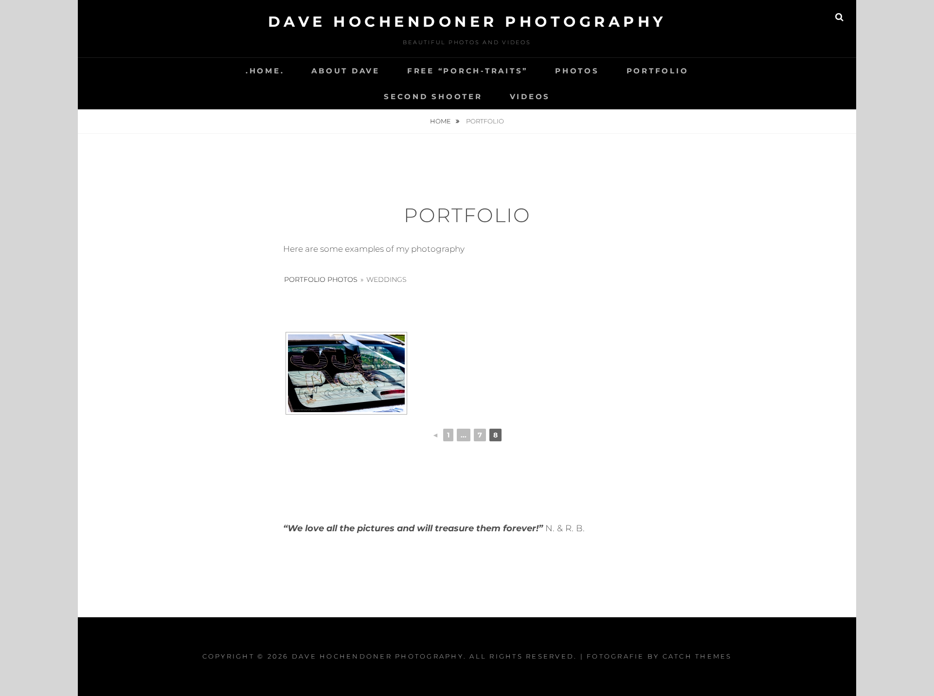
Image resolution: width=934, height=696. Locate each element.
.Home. (265, 70)
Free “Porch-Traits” (467, 70)
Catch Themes (697, 656)
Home (441, 121)
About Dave (345, 70)
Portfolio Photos (321, 279)
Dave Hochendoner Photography (467, 22)
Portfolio (658, 70)
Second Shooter (433, 96)
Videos (530, 96)
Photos (577, 70)
